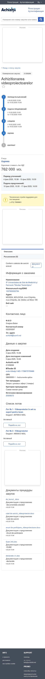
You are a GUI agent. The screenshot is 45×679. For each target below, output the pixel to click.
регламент (6, 660)
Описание (8, 251)
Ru (39, 2)
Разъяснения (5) (11, 256)
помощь (27, 657)
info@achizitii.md (30, 662)
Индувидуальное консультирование (31, 675)
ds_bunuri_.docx (12, 499)
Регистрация (12, 2)
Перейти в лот (14, 425)
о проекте (6, 657)
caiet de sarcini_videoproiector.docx (20, 513)
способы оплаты (30, 671)
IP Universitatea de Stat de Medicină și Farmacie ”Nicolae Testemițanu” (21, 283)
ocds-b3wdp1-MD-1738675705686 (20, 371)
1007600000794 (12, 291)
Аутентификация (27, 2)
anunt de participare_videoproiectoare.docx (23, 527)
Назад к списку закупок (11, 68)
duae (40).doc (11, 541)
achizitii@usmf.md (13, 335)
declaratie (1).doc (13, 555)
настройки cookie (8, 663)
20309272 (10, 395)
